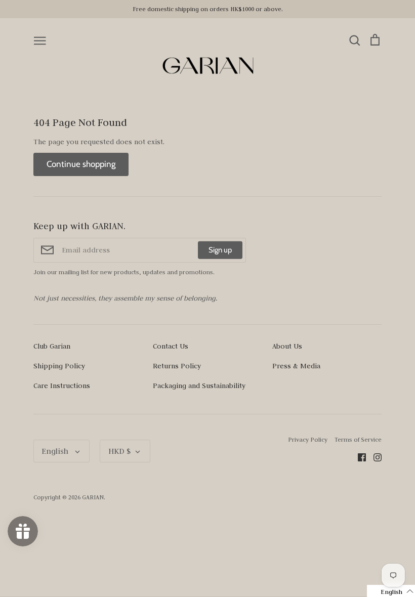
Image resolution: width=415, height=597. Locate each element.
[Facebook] (358, 456)
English (56, 451)
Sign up (220, 249)
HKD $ (119, 451)
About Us (287, 346)
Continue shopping (81, 164)
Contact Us (170, 346)
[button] (391, 591)
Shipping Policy (59, 365)
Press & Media (296, 365)
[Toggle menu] (40, 40)
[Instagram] (374, 456)
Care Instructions (61, 385)
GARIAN (93, 497)
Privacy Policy (307, 439)
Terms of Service (358, 439)
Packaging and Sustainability (199, 385)
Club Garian (51, 346)
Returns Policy (177, 365)
